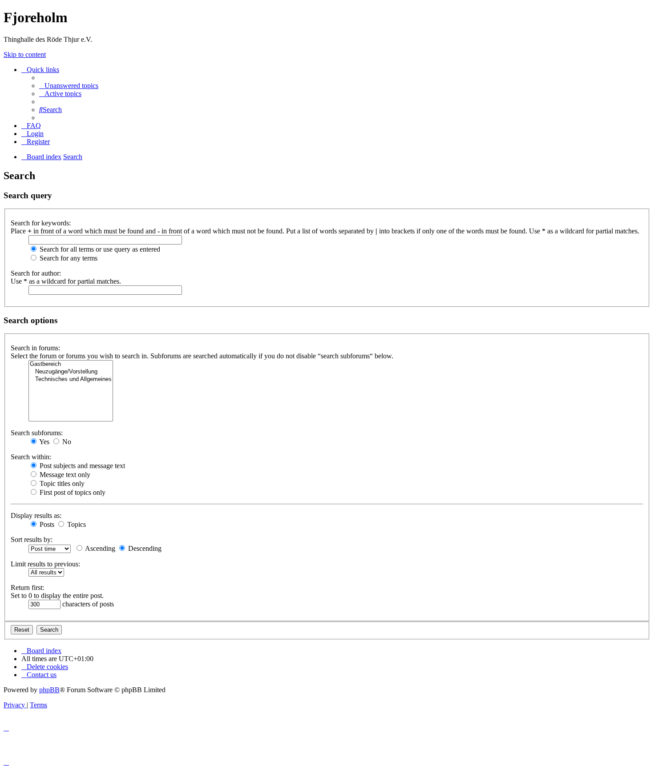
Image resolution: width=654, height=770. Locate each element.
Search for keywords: (41, 223)
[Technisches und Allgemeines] (71, 379)
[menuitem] (68, 85)
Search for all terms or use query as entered (99, 249)
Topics (75, 524)
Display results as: (36, 515)
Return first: (27, 587)
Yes (43, 441)
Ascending (99, 548)
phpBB (49, 690)
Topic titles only (61, 483)
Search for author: (36, 273)
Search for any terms (67, 258)
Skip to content (25, 54)
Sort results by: (31, 539)
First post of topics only (71, 492)
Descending (143, 548)
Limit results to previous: (45, 564)
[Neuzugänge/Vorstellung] (71, 372)
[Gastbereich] (71, 364)
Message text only (64, 474)
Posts (46, 524)
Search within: (31, 457)
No (66, 441)
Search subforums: (37, 433)
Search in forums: (35, 348)
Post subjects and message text (81, 465)
